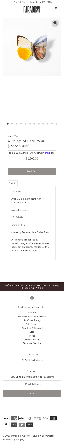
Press (32, 335)
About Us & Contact (32, 328)
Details (13, 183)
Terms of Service (32, 343)
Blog (32, 331)
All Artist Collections (32, 360)
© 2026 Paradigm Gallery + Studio (21, 435)
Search (32, 312)
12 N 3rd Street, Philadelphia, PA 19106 (32, 2)
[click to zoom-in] (55, 23)
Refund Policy (32, 339)
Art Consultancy (32, 320)
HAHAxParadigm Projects (32, 316)
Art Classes (32, 324)
